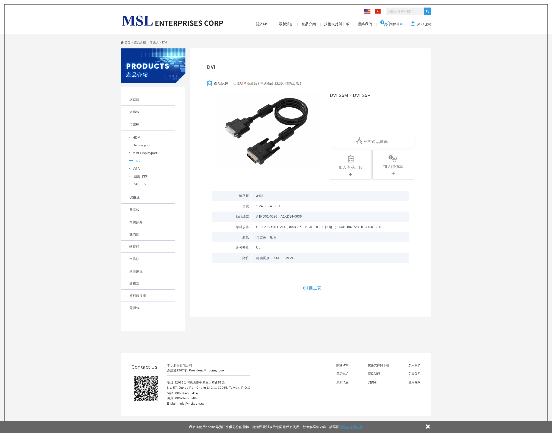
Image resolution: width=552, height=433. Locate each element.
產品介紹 (308, 24)
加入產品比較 (351, 167)
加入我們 (414, 365)
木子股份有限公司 (172, 20)
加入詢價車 (393, 166)
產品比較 (424, 24)
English (367, 11)
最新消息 (286, 24)
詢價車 (397, 24)
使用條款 (414, 382)
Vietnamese (377, 11)
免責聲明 (414, 373)
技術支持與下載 (337, 24)
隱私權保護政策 (351, 427)
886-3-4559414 (186, 393)
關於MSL (263, 24)
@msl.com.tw (194, 403)
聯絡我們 (365, 24)
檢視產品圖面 (375, 141)
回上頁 (315, 288)
